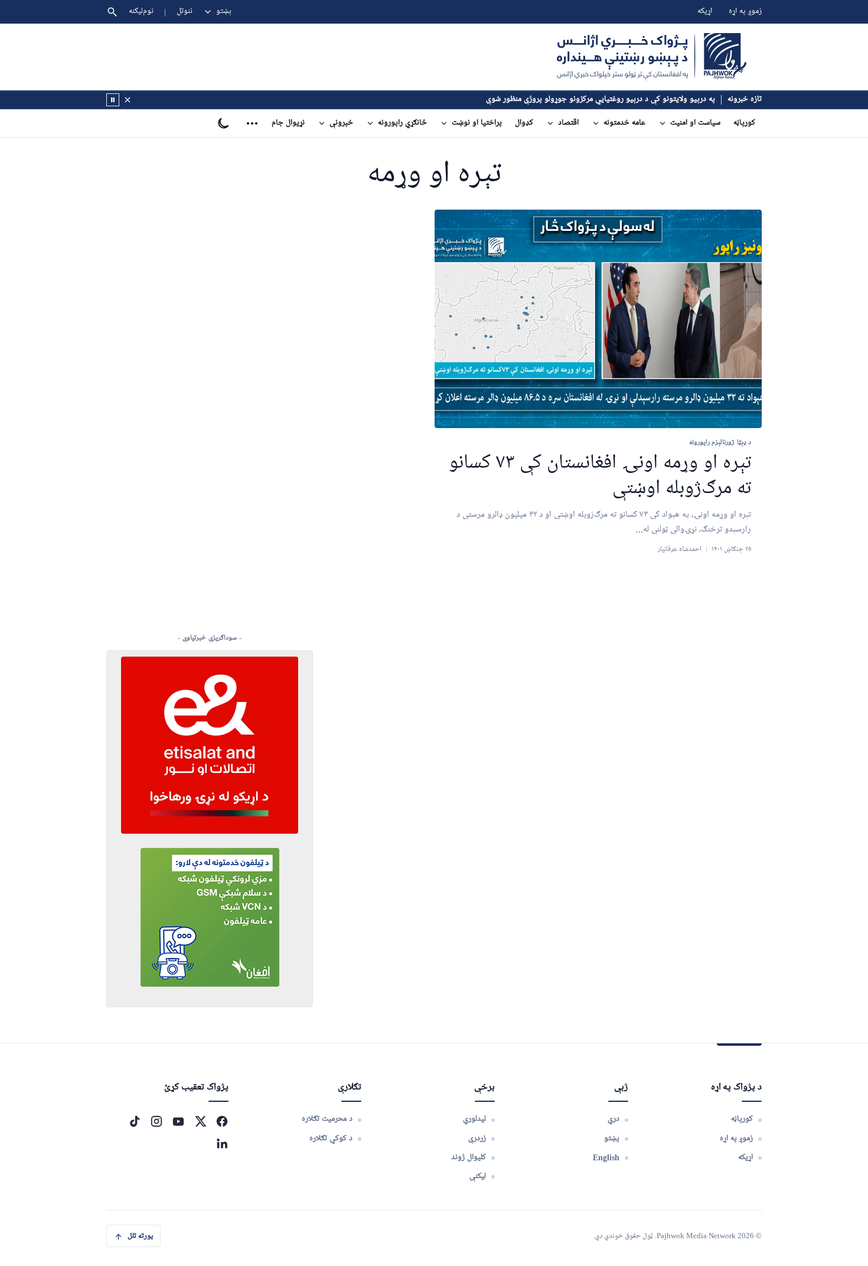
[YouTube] (178, 1121)
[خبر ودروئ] (112, 99)
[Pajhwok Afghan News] (651, 56)
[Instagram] (156, 1121)
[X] (200, 1121)
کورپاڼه (744, 123)
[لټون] (112, 12)
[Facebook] (222, 1121)
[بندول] (127, 99)
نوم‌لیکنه (141, 11)
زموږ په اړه (745, 11)
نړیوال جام (288, 123)
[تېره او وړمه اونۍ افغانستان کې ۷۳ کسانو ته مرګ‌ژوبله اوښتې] (598, 319)
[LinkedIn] (222, 1143)
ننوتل (184, 11)
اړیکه (704, 11)
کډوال (524, 123)
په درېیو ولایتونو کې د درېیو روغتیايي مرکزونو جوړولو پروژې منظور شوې (600, 99)
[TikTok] (134, 1121)
